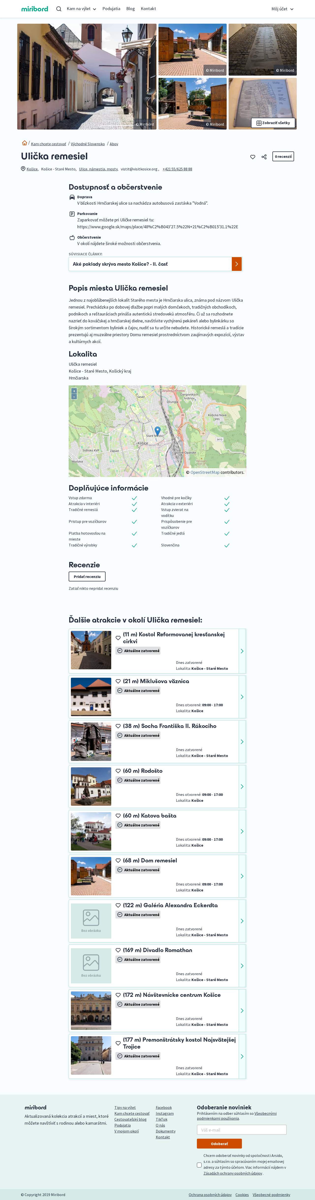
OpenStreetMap (205, 472)
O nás (160, 1125)
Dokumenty (165, 1131)
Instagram (165, 1113)
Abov (114, 143)
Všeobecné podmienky (271, 1194)
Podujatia (111, 8)
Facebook (164, 1107)
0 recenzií (283, 156)
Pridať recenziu (87, 576)
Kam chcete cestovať (48, 143)
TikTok (161, 1119)
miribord (34, 9)
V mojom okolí (126, 1131)
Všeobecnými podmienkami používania (237, 1116)
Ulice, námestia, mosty (98, 168)
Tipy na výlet (125, 1107)
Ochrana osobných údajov (210, 1194)
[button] (81, 9)
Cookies (242, 1194)
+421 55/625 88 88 (177, 168)
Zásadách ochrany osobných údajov (233, 1173)
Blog (130, 8)
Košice (32, 168)
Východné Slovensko (88, 143)
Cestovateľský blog (130, 1119)
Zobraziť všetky (276, 122)
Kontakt (148, 8)
